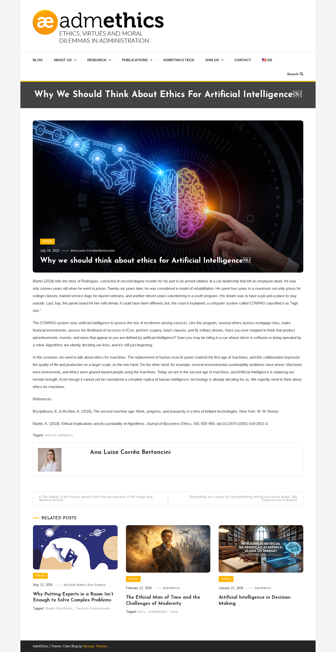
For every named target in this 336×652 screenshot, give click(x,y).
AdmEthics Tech (178, 60)
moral (174, 611)
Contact (242, 60)
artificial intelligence (59, 435)
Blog (38, 60)
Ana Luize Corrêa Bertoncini (93, 250)
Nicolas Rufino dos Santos (85, 584)
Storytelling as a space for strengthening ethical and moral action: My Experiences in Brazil (243, 498)
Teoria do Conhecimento (93, 608)
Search (293, 74)
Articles (47, 241)
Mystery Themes (95, 646)
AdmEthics (171, 588)
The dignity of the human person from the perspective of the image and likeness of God (96, 498)
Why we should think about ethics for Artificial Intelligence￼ (145, 261)
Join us (212, 60)
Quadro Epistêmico (58, 608)
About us (63, 60)
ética (141, 611)
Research (96, 60)
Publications (135, 60)
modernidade (157, 611)
